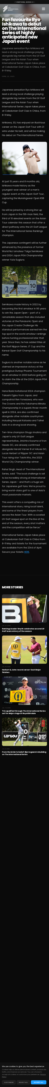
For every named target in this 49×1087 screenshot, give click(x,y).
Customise (9, 1082)
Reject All (23, 1082)
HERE (26, 551)
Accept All (38, 1082)
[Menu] (43, 8)
